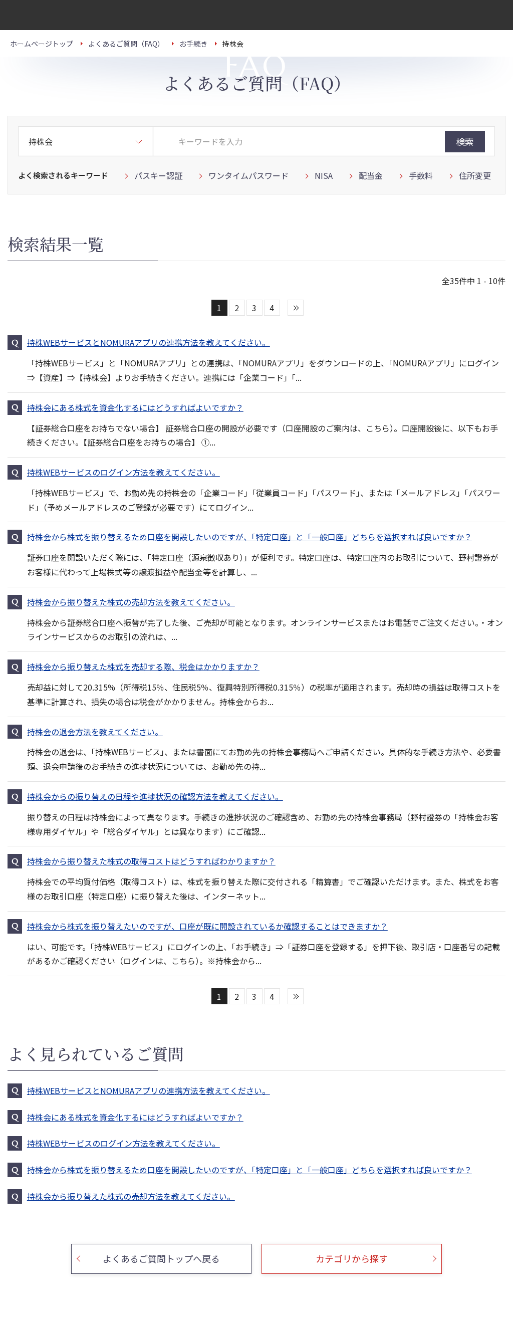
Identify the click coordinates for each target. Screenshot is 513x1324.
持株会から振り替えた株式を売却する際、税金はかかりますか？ (143, 666)
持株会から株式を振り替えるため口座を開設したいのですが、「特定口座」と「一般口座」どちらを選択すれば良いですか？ (249, 537)
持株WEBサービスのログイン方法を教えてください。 (123, 472)
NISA (324, 175)
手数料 (421, 175)
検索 (465, 141)
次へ (296, 308)
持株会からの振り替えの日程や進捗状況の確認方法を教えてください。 (155, 796)
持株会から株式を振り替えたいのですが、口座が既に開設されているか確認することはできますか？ (207, 926)
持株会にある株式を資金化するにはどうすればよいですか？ (135, 407)
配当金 (371, 175)
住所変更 (475, 175)
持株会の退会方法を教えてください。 (95, 732)
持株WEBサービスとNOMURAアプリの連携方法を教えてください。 (148, 342)
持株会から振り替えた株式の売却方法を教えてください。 (131, 602)
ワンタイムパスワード (248, 175)
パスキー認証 (158, 175)
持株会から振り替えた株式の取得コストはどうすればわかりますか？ (151, 861)
